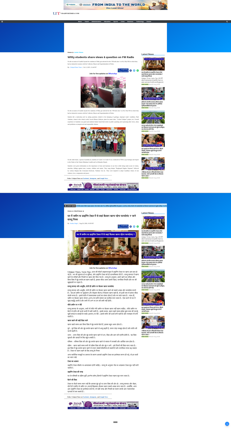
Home (70, 52)
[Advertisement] (115, 35)
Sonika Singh (74, 223)
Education (107, 21)
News (80, 21)
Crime (123, 21)
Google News (104, 178)
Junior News (78, 52)
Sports (115, 21)
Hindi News (78, 211)
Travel (87, 21)
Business (130, 21)
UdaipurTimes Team (76, 67)
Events (149, 21)
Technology (140, 21)
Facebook (86, 178)
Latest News (147, 54)
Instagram (93, 178)
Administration (96, 21)
